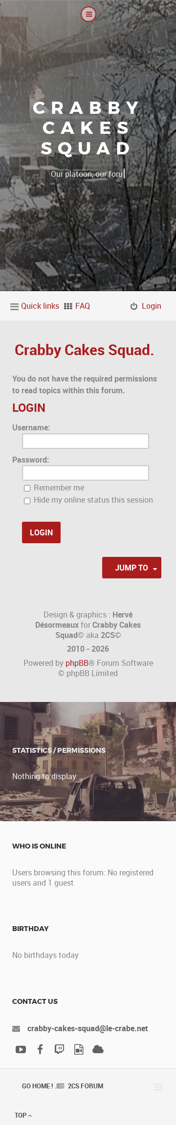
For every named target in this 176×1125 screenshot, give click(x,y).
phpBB (77, 663)
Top (21, 1115)
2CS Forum (85, 1086)
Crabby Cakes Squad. (84, 350)
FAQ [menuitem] (82, 305)
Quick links (40, 305)
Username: (31, 427)
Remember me (58, 487)
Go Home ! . (39, 1086)
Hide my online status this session (92, 499)
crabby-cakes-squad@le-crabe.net (87, 1028)
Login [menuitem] (151, 305)
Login (28, 407)
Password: (30, 459)
